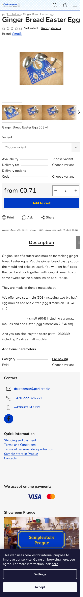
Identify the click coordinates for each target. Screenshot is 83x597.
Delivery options (14, 171)
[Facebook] (8, 418)
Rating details (51, 28)
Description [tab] (41, 242)
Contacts (10, 458)
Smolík (17, 34)
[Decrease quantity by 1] (56, 191)
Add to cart (41, 203)
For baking (60, 359)
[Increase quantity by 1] (76, 191)
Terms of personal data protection (28, 449)
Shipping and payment (20, 440)
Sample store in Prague (21, 454)
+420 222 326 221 (28, 398)
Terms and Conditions (20, 445)
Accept (40, 587)
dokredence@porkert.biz (32, 389)
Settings (40, 574)
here (55, 564)
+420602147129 (27, 407)
